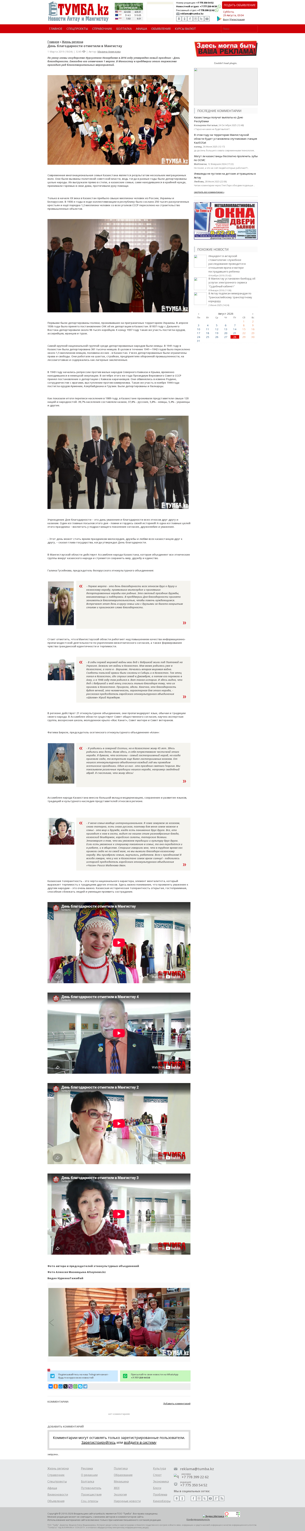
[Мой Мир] (60, 1386)
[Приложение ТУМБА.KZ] (219, 20)
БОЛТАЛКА (124, 29)
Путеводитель (91, 1488)
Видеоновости (57, 1494)
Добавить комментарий (176, 1403)
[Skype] (80, 1386)
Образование (123, 1475)
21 (234, 333)
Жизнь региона (72, 42)
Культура (159, 1468)
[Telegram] (85, 1386)
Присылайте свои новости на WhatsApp (154, 1376)
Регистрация (237, 19)
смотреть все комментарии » (209, 192)
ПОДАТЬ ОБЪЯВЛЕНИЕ (240, 5)
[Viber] (70, 1386)
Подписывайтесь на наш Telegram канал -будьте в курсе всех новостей (83, 1376)
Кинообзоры (162, 1501)
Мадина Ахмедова (109, 51)
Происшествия (91, 1494)
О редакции (89, 1475)
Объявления (55, 1501)
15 (244, 329)
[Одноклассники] (55, 1386)
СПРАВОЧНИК (102, 29)
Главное (53, 42)
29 (244, 337)
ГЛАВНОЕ (55, 29)
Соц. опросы (89, 1501)
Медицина (121, 1481)
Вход (226, 19)
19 (216, 333)
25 (207, 337)
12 (216, 329)
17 (198, 333)
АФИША (141, 29)
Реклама (87, 1468)
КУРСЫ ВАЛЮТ (185, 29)
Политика (121, 1468)
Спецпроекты (57, 1481)
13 (225, 329)
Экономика (161, 1481)
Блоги (157, 1488)
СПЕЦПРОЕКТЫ (77, 29)
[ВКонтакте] (51, 1386)
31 (198, 340)
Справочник (56, 1475)
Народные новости (127, 1501)
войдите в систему (140, 1442)
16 (253, 329)
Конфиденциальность (198, 1519)
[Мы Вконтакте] (178, 18)
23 (253, 333)
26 (216, 337)
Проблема (160, 1494)
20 (225, 333)
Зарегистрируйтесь (98, 1442)
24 (198, 337)
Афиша (52, 1488)
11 (207, 329)
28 (234, 337)
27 (225, 337)
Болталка (87, 1481)
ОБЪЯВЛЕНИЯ (161, 29)
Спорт (157, 1475)
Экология (120, 1494)
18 (207, 333)
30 (253, 337)
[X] (65, 1386)
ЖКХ (116, 1488)
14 (234, 329)
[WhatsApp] (75, 1386)
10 (198, 329)
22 (244, 333)
